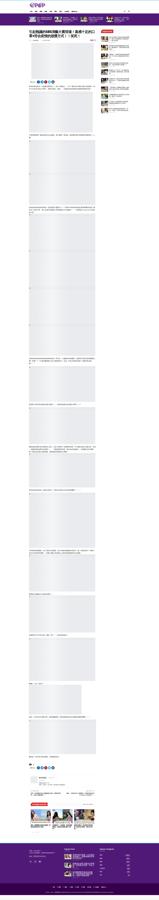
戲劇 (41, 11)
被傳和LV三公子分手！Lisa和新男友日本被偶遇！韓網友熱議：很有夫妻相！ (119, 71)
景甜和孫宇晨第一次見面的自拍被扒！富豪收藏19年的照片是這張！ (83, 856)
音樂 (51, 11)
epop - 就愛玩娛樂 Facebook (37, 856)
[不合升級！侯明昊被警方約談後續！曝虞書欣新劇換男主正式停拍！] (104, 103)
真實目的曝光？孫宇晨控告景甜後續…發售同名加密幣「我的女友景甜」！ (96, 19)
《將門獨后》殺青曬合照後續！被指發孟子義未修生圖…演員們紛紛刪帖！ (119, 88)
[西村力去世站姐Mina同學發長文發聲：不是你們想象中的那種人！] (104, 65)
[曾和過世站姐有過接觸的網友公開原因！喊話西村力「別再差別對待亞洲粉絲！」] (104, 47)
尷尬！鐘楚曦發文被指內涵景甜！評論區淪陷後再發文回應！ (44, 19)
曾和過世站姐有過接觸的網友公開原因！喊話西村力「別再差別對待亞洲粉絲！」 (119, 47)
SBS (34, 764)
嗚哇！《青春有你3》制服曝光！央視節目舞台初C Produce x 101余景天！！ (80, 794)
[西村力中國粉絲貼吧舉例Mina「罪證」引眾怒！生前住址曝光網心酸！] (104, 110)
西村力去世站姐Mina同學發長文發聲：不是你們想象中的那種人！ (118, 64)
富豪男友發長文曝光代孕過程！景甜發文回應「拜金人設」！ (83, 865)
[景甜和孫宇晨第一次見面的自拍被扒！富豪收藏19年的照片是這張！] (67, 856)
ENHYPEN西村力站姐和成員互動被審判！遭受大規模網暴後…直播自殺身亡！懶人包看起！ (119, 38)
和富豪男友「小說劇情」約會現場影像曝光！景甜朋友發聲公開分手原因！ (70, 19)
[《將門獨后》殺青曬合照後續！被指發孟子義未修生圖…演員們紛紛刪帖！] (104, 89)
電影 (55, 11)
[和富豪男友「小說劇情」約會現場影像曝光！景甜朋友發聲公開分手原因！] (58, 19)
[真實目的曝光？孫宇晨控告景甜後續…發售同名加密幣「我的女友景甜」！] (83, 19)
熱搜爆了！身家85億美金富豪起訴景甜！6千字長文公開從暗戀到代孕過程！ (119, 56)
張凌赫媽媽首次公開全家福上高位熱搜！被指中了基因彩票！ (119, 95)
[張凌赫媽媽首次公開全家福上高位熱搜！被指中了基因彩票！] (104, 96)
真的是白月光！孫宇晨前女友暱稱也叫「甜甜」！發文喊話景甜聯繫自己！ (121, 19)
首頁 (31, 11)
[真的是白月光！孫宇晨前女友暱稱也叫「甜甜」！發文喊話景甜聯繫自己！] (109, 19)
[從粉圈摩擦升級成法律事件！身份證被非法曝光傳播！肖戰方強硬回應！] (67, 874)
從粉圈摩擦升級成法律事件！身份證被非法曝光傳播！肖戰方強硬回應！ (83, 874)
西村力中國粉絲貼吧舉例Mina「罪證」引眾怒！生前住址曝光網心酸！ (119, 109)
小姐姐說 (66, 11)
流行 (101, 875)
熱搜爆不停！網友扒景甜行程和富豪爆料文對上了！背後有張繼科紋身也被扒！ (119, 80)
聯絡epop (74, 11)
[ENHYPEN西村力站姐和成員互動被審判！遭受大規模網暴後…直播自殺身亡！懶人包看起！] (104, 39)
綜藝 (46, 11)
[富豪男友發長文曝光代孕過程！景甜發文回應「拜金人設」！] (67, 865)
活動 (60, 11)
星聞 (36, 11)
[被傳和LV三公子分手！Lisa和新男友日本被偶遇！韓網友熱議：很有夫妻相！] (104, 72)
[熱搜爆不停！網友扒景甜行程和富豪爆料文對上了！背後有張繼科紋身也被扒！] (104, 80)
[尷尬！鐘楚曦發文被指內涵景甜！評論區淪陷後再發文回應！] (32, 19)
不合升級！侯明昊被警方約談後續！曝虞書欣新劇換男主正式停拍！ (119, 102)
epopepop (110, 892)
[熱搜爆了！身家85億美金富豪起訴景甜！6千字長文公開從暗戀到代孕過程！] (104, 56)
